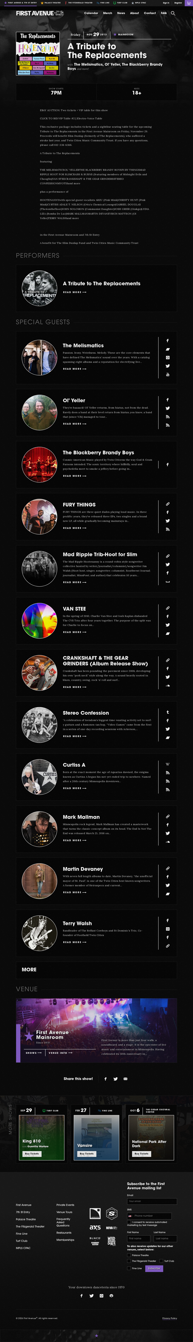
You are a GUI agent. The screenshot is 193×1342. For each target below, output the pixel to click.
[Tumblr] (167, 712)
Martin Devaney (83, 869)
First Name (133, 1232)
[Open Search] (173, 13)
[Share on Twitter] (115, 1079)
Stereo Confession (86, 713)
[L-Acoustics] (95, 1213)
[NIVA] (111, 1228)
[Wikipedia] (167, 764)
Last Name (159, 1232)
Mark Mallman (81, 817)
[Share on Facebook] (105, 1079)
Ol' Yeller (74, 401)
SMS (129, 1210)
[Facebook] (167, 340)
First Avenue (23, 1205)
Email (130, 1195)
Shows (31, 1053)
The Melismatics (83, 346)
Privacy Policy (169, 1318)
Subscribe (154, 1268)
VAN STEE (74, 609)
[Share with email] (125, 1079)
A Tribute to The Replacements (101, 284)
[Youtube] (167, 374)
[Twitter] (167, 366)
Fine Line (136, 1268)
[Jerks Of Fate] (167, 789)
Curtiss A (74, 765)
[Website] (167, 504)
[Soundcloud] (167, 685)
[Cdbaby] (167, 425)
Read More (72, 292)
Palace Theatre (140, 1255)
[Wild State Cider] (111, 1241)
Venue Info (58, 1053)
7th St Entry (23, 1212)
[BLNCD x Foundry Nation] (95, 1241)
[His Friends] (167, 781)
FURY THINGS (79, 505)
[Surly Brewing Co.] (111, 1213)
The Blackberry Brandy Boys (98, 453)
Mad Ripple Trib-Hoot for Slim (100, 555)
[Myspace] (167, 581)
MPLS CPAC (23, 1248)
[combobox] (130, 1216)
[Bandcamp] (167, 349)
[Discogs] (167, 772)
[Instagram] (167, 357)
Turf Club (169, 1261)
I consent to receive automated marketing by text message (147, 1223)
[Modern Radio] (167, 529)
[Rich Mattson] (167, 416)
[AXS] (95, 1227)
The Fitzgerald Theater (143, 1261)
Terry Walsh (77, 923)
